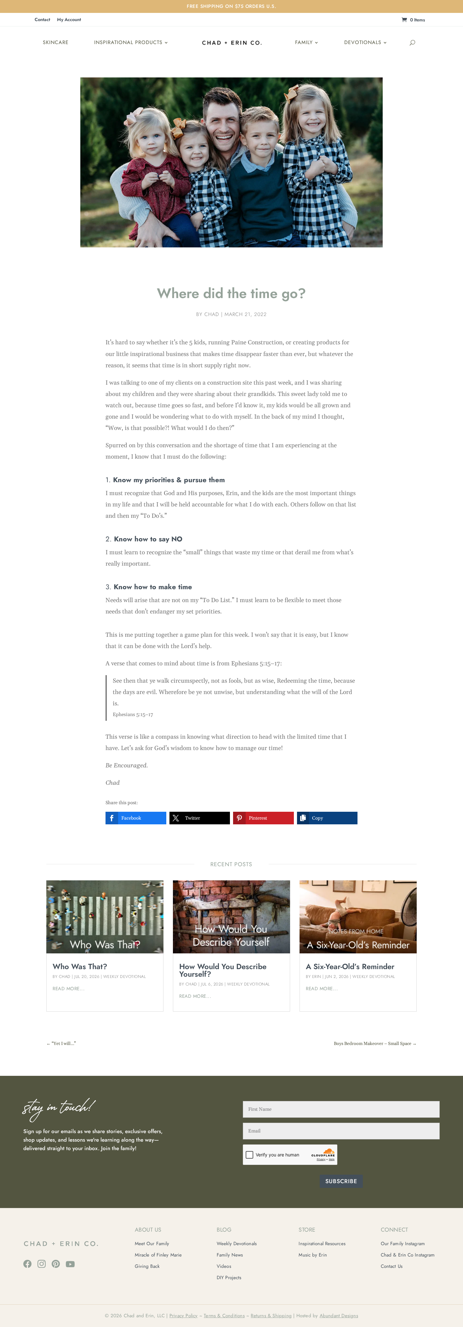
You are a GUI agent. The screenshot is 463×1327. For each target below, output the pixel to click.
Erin (316, 977)
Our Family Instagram (403, 1243)
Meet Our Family (152, 1243)
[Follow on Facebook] (27, 1264)
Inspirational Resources (322, 1243)
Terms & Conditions (224, 1315)
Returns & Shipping (271, 1315)
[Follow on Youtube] (70, 1264)
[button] (136, 818)
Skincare (56, 42)
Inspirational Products (128, 42)
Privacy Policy (183, 1315)
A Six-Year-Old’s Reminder (350, 966)
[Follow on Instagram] (41, 1264)
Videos (224, 1266)
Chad (211, 314)
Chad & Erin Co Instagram (408, 1254)
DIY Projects (229, 1277)
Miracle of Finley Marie (158, 1254)
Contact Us (392, 1266)
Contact (42, 20)
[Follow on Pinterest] (56, 1264)
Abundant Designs (339, 1315)
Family (304, 42)
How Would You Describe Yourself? (222, 970)
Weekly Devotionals (237, 1243)
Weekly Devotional (124, 977)
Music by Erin (313, 1254)
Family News (230, 1254)
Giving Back (147, 1266)
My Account (69, 20)
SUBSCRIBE (341, 1181)
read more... (69, 988)
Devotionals (362, 42)
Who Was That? (80, 966)
